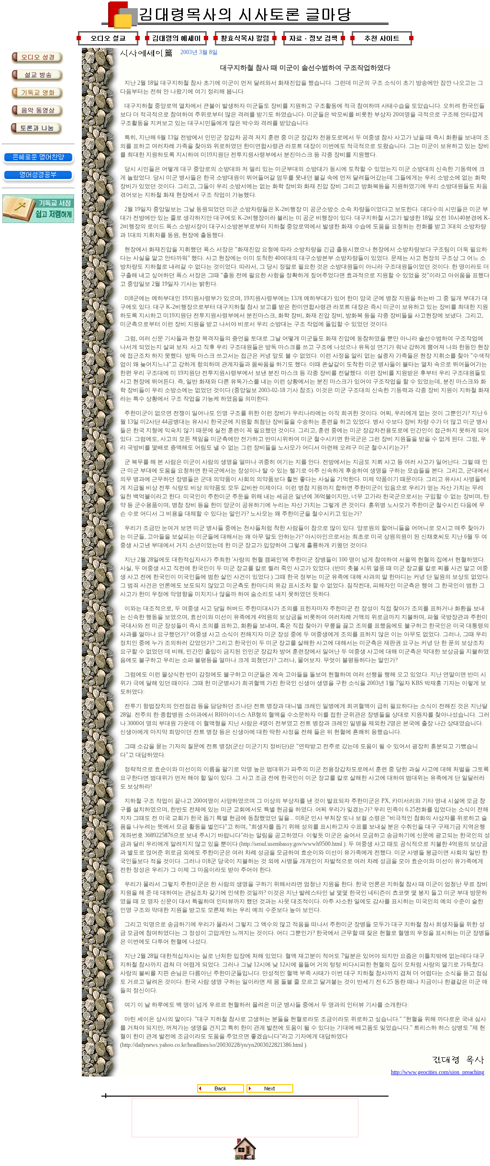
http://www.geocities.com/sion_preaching (437, 1072)
